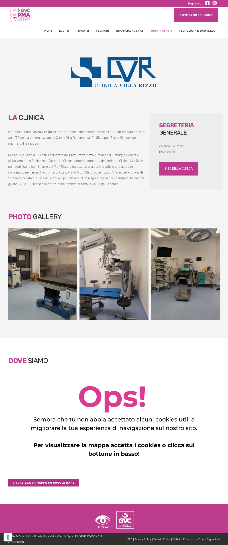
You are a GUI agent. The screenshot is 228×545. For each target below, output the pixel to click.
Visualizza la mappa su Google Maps (43, 482)
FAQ (129, 539)
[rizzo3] (42, 274)
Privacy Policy (142, 539)
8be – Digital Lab (209, 539)
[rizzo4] (114, 274)
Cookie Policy (162, 539)
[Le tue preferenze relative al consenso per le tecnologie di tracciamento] (8, 537)
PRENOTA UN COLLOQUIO (196, 15)
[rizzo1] (185, 274)
